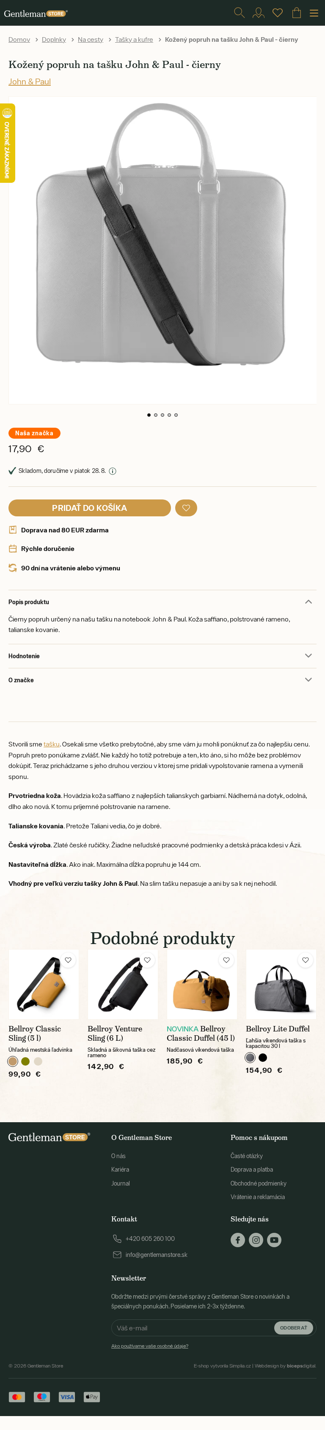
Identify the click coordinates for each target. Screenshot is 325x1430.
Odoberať (293, 1327)
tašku (52, 744)
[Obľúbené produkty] (277, 12)
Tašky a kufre (134, 39)
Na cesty (90, 39)
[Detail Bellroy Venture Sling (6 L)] (123, 984)
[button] (149, 415)
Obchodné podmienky (258, 1183)
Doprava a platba (252, 1169)
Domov (19, 39)
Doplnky (54, 39)
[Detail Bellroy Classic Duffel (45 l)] (202, 984)
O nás (118, 1156)
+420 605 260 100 (150, 1238)
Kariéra (120, 1169)
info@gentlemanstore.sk (156, 1254)
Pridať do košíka (89, 508)
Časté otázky (247, 1156)
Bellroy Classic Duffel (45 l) (201, 1033)
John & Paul (29, 81)
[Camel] (12, 1061)
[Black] (263, 1057)
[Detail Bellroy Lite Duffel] (281, 984)
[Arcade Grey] (250, 1057)
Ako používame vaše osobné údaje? (149, 1346)
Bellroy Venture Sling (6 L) (115, 1033)
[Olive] (25, 1061)
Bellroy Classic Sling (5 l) (34, 1033)
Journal (120, 1183)
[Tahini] (38, 1061)
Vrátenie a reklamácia (258, 1197)
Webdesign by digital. (286, 1366)
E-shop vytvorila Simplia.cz (222, 1366)
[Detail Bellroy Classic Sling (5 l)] (43, 984)
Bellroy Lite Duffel (278, 1029)
